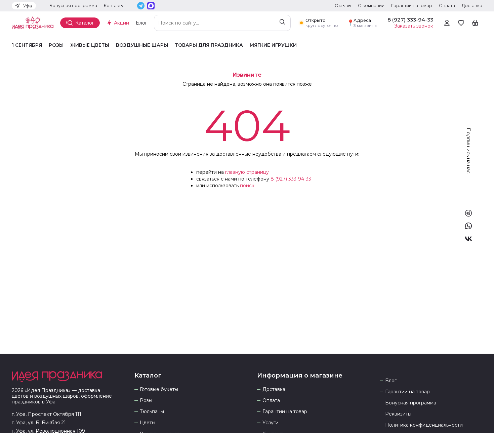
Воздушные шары (142, 45)
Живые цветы (89, 45)
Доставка (472, 5)
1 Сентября (27, 45)
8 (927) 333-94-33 (291, 179)
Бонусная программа (73, 5)
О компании (371, 5)
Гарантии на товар (411, 5)
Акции (121, 23)
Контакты (114, 5)
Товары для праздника (209, 45)
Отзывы (343, 5)
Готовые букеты (159, 389)
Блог (141, 23)
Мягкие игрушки (273, 45)
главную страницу (247, 172)
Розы (56, 45)
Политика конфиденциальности (424, 425)
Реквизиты (398, 414)
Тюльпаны (152, 412)
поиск (247, 186)
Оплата (447, 5)
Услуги (270, 423)
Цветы (147, 423)
